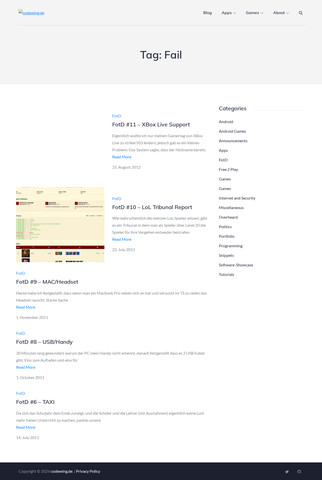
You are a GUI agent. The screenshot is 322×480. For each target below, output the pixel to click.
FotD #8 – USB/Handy (44, 341)
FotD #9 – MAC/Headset (47, 281)
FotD (116, 115)
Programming (231, 245)
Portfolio (226, 236)
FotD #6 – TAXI (35, 401)
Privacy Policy (88, 471)
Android (226, 121)
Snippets (226, 255)
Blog (207, 12)
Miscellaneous (231, 207)
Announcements (233, 140)
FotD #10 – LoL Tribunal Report (152, 207)
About (279, 12)
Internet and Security (237, 198)
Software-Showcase (236, 264)
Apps (227, 12)
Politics (225, 226)
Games (252, 12)
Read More (121, 156)
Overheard (228, 217)
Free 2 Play (228, 169)
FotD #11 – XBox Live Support (151, 124)
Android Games (232, 131)
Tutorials (226, 274)
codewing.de (61, 471)
